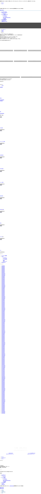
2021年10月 (3, 321)
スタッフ (4, 13)
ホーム (3, 2)
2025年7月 (3, 278)
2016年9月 (3, 379)
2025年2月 (3, 283)
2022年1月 (3, 318)
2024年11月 (3, 285)
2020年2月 (3, 340)
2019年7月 (3, 347)
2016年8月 (3, 380)
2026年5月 (3, 268)
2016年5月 (3, 383)
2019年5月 (3, 349)
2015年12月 (3, 388)
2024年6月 (3, 290)
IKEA (0, 250)
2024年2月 (3, 294)
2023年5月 (3, 303)
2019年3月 (3, 350)
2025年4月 (3, 281)
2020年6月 (3, 336)
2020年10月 (3, 332)
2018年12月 (3, 353)
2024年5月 (3, 291)
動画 (3, 260)
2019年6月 (3, 348)
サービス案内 (3, 477)
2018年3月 (3, 362)
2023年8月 (3, 300)
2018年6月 (3, 359)
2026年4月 (3, 269)
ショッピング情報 (4, 255)
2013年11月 (3, 412)
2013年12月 (3, 411)
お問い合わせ (2, 10)
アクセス (3, 483)
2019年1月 (3, 352)
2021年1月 (3, 329)
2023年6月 (3, 302)
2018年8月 (3, 357)
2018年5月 (3, 360)
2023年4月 (3, 304)
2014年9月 (3, 402)
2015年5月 (3, 394)
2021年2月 (3, 328)
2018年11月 (3, 354)
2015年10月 (3, 390)
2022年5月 (3, 314)
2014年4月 (3, 407)
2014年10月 (3, 401)
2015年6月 (3, 393)
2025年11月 (3, 274)
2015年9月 (3, 391)
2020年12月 (3, 330)
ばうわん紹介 (5, 258)
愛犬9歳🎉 (2, 209)
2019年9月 (3, 345)
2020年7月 (3, 335)
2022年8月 (3, 311)
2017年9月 (3, 368)
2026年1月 (3, 272)
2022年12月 (3, 307)
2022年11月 (3, 308)
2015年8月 (3, 392)
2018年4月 (3, 361)
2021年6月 (3, 325)
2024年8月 (3, 288)
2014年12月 (3, 399)
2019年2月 (3, 351)
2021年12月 (3, 319)
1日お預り (4, 18)
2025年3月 (3, 282)
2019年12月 (3, 342)
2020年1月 (3, 341)
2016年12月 (3, 376)
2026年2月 (3, 271)
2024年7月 (3, 289)
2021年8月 (3, 323)
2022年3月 (3, 316)
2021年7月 (3, 324)
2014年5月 (3, 406)
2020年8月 (3, 334)
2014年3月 (3, 408)
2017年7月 (3, 370)
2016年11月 (3, 377)
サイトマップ (3, 457)
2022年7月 (3, 312)
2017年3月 (3, 373)
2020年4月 (3, 338)
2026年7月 (3, 266)
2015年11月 (3, 389)
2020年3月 (3, 339)
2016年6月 (3, 382)
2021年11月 (3, 320)
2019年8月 (3, 346)
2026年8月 (3, 265)
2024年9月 (3, 287)
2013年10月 (3, 413)
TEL (2, 492)
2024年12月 (3, 284)
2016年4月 (3, 384)
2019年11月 (3, 343)
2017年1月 (3, 375)
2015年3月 (3, 396)
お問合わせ (3, 484)
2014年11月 (3, 400)
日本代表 (1, 168)
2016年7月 (3, 381)
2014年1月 (3, 410)
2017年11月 (3, 366)
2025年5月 (3, 280)
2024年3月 (3, 293)
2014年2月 (3, 409)
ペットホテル (5, 16)
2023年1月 (3, 306)
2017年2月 (3, 374)
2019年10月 (3, 344)
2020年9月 (3, 333)
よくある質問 (3, 482)
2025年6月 (3, 279)
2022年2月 (3, 317)
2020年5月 (3, 337)
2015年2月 (3, 397)
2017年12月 (3, 365)
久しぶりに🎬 (1, 236)
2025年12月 (3, 273)
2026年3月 (3, 270)
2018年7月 (3, 358)
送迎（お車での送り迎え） (7, 17)
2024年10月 (3, 286)
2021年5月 (3, 326)
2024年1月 (3, 295)
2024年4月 (3, 292)
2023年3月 (3, 305)
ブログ (3, 85)
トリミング (4, 15)
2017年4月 (3, 372)
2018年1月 (3, 364)
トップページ (3, 474)
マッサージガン (2, 141)
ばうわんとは (3, 475)
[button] (10, 454)
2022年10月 (3, 309)
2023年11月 (3, 297)
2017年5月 (3, 371)
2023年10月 (3, 298)
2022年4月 (3, 315)
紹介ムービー (5, 261)
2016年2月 (3, 386)
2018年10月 (3, 355)
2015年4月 (3, 395)
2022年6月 (3, 313)
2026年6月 (3, 267)
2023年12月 (3, 296)
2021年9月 (3, 322)
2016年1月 (3, 387)
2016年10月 (3, 378)
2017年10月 (3, 367)
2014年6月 (3, 405)
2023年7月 (3, 301)
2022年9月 (3, 310)
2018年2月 (3, 363)
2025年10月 (3, 275)
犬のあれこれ (3, 262)
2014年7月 (3, 404)
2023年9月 (3, 299)
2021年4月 (3, 327)
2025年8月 (3, 277)
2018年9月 (3, 356)
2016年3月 (3, 385)
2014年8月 (3, 403)
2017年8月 (3, 369)
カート (3, 3)
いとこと (1, 182)
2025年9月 (3, 276)
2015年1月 (3, 398)
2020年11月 (3, 331)
